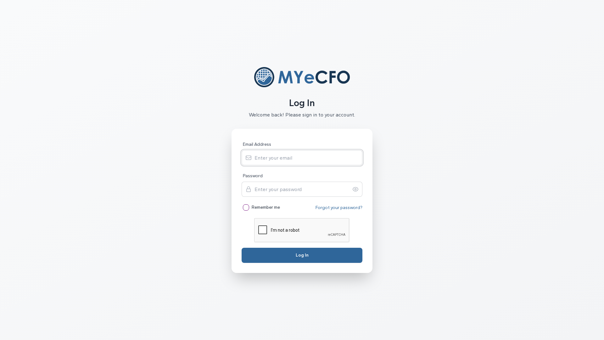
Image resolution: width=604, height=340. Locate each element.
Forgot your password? (339, 207)
